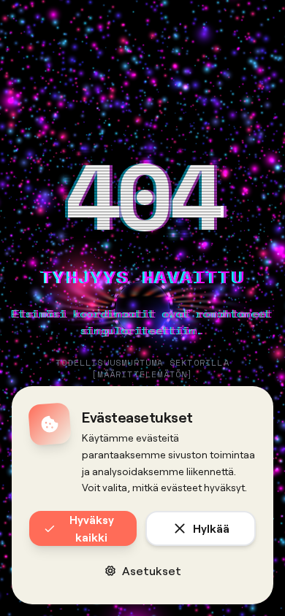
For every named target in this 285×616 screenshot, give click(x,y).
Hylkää (211, 528)
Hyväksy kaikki (91, 528)
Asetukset (151, 570)
